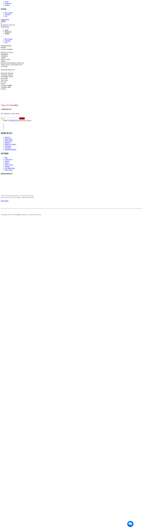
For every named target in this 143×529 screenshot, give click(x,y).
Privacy (7, 163)
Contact (7, 5)
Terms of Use (15, 120)
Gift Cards (8, 146)
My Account (8, 12)
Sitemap (7, 166)
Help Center (8, 139)
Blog (6, 157)
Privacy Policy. (27, 120)
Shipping (7, 142)
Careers (7, 161)
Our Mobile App (10, 168)
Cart (6, 16)
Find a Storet (9, 170)
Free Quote (4, 201)
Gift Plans (8, 148)
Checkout (8, 14)
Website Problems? (10, 149)
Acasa (6, 1)
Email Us (7, 137)
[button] (1, 23)
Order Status (8, 141)
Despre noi (8, 3)
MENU (3, 21)
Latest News (8, 159)
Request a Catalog (10, 144)
